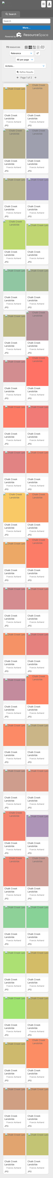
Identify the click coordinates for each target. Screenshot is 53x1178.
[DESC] (37, 53)
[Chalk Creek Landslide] (14, 98)
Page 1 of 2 (26, 77)
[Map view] (42, 47)
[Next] (35, 77)
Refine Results (26, 72)
